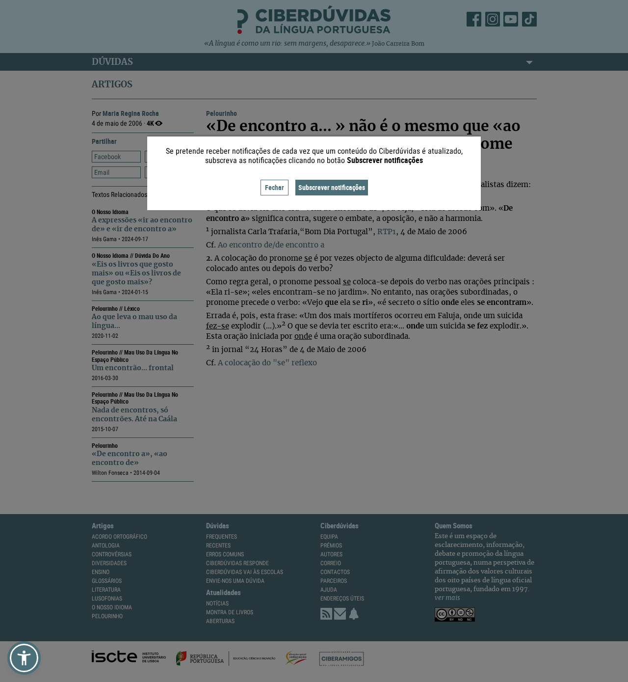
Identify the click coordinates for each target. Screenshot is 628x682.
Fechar (274, 187)
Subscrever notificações (331, 187)
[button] (24, 658)
